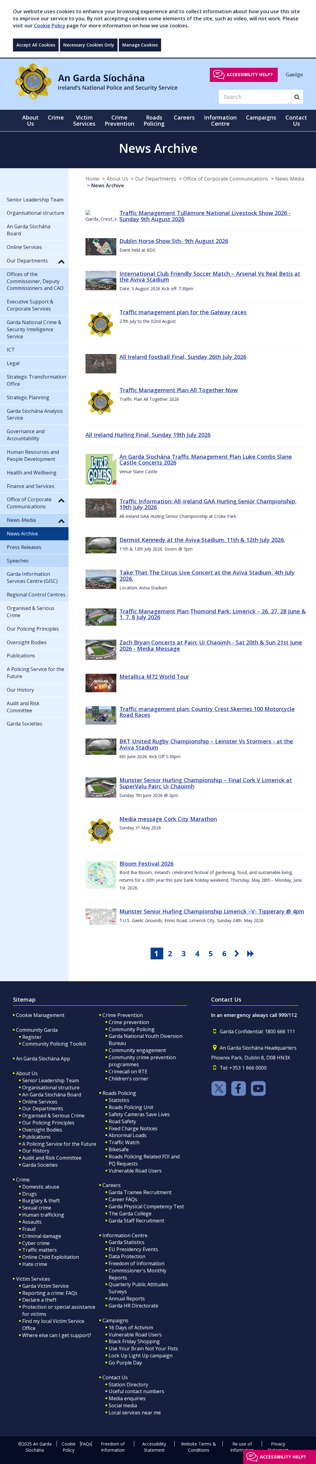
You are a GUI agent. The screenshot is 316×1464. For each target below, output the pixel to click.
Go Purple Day (125, 1362)
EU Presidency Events (133, 1249)
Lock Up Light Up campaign (141, 1355)
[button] (61, 261)
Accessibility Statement (154, 1447)
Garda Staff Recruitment (136, 1220)
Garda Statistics (126, 1242)
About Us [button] (30, 120)
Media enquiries (127, 1398)
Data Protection (127, 1256)
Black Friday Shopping (134, 1341)
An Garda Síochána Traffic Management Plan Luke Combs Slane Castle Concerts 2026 (205, 459)
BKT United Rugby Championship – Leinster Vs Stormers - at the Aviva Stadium (206, 744)
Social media (123, 1405)
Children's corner (128, 1078)
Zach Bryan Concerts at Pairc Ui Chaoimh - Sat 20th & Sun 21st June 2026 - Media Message (210, 645)
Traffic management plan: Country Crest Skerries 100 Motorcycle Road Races (207, 712)
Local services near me (135, 1412)
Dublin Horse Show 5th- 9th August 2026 (173, 241)
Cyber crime (36, 1243)
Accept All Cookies (35, 45)
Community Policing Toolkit (54, 1043)
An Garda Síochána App (43, 1058)
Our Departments (155, 178)
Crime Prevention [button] (119, 120)
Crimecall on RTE (128, 1071)
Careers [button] (184, 117)
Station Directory (128, 1384)
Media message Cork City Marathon (168, 819)
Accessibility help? (250, 74)
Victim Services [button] (84, 120)
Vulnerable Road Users (135, 1170)
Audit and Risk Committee (51, 1157)
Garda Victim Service (45, 1286)
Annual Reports (127, 1298)
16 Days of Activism (131, 1327)
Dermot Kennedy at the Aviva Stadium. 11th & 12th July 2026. (202, 539)
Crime (23, 1179)
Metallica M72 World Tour (154, 676)
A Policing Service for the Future (59, 1144)
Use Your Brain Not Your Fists (143, 1348)
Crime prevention (129, 1022)
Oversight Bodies (42, 1129)
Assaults (32, 1221)
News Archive (107, 185)
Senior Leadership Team (50, 1080)
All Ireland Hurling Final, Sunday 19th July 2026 (147, 434)
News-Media (289, 178)
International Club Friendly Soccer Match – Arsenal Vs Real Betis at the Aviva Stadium (209, 276)
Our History (35, 1150)
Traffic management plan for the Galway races (183, 312)
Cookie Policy (49, 25)
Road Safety (122, 1121)
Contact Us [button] (296, 120)
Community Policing (132, 1029)
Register (32, 1037)
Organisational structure (51, 1087)
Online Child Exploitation (50, 1257)
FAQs (86, 1444)
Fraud (28, 1229)
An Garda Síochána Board (51, 1094)
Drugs (29, 1193)
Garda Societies (40, 1164)
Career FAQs (123, 1199)
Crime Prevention (122, 1015)
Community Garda (37, 1030)
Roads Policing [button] (153, 120)
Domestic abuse (40, 1186)
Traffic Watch (124, 1142)
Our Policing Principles (48, 1122)
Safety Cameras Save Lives (139, 1114)
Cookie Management (40, 1015)
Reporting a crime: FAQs (49, 1293)
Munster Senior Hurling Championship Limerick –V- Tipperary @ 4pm (211, 911)
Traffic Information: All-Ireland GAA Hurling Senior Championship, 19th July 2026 (208, 504)
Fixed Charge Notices (133, 1128)
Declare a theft (39, 1299)
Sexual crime (36, 1207)
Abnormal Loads (128, 1135)
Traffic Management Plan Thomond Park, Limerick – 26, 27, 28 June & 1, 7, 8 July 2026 (212, 614)
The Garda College (130, 1213)
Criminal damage (41, 1236)
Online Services (39, 1101)
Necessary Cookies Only (88, 45)
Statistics (119, 1100)
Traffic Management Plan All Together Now (178, 390)
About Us (117, 178)
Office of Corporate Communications (225, 178)
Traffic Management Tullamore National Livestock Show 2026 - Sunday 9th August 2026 (205, 216)
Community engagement (137, 1050)
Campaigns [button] (261, 117)
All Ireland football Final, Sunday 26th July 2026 (182, 356)
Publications (36, 1136)
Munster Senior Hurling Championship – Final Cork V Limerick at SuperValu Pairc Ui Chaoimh (205, 783)
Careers (111, 1185)
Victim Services (33, 1278)
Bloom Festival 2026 (146, 863)
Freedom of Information (136, 1263)
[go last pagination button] (251, 953)
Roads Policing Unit (131, 1107)
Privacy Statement (278, 1447)
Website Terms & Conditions (198, 1447)
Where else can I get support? (56, 1335)
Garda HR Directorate (133, 1305)
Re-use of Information (242, 1447)
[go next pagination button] (238, 953)
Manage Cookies (140, 45)
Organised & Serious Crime (53, 1115)
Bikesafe (119, 1149)
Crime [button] (56, 117)
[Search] (297, 97)
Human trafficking (43, 1214)
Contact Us (115, 1377)
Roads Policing (119, 1093)
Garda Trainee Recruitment (140, 1192)
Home (92, 178)
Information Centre (125, 1235)
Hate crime (34, 1264)
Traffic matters (39, 1249)
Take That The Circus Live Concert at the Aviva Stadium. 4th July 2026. (207, 575)
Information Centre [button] (220, 120)
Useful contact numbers (136, 1391)
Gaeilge (294, 74)
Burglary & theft (41, 1200)
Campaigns (115, 1320)
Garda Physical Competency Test (146, 1206)
